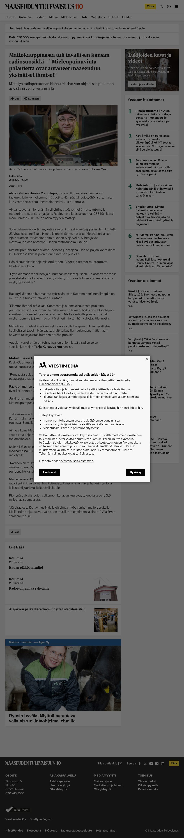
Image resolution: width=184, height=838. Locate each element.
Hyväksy (135, 472)
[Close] (147, 359)
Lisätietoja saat (66, 461)
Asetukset (49, 472)
